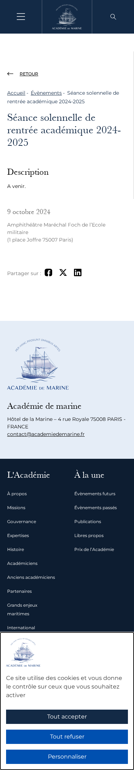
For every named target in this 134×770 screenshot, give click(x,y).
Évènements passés (95, 507)
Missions (16, 507)
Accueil (16, 93)
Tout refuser (67, 736)
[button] (113, 17)
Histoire (15, 549)
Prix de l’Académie (94, 549)
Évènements (46, 93)
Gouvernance (21, 521)
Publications (87, 521)
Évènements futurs (94, 493)
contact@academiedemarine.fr (46, 434)
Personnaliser (67, 756)
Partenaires (19, 591)
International (21, 627)
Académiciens (22, 563)
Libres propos (89, 535)
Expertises (18, 535)
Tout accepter (67, 716)
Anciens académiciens (31, 577)
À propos (17, 493)
